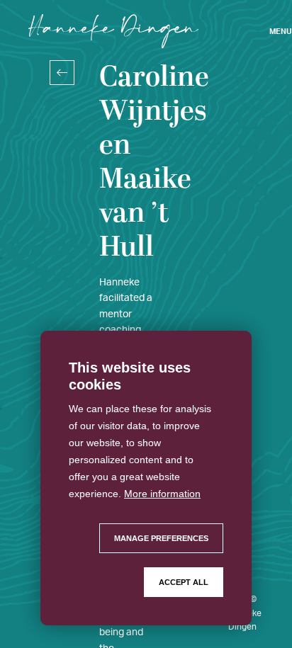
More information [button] (162, 493)
